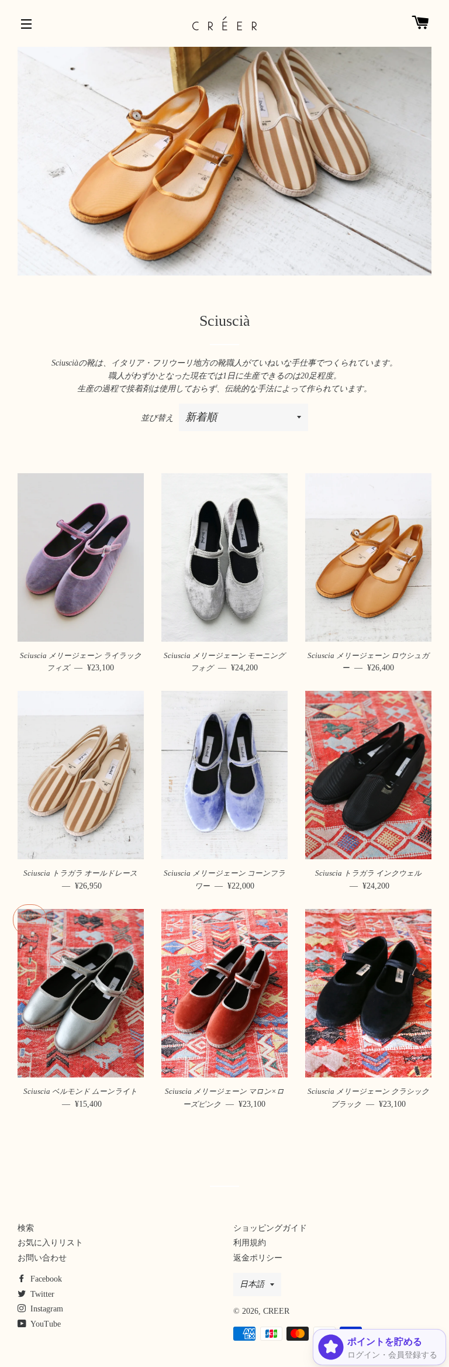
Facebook (45, 1279)
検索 (26, 1228)
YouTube (45, 1324)
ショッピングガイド (270, 1228)
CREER (276, 1311)
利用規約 (249, 1242)
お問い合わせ (42, 1258)
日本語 (252, 1284)
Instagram (45, 1308)
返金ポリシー (257, 1258)
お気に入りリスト (50, 1242)
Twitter (41, 1294)
